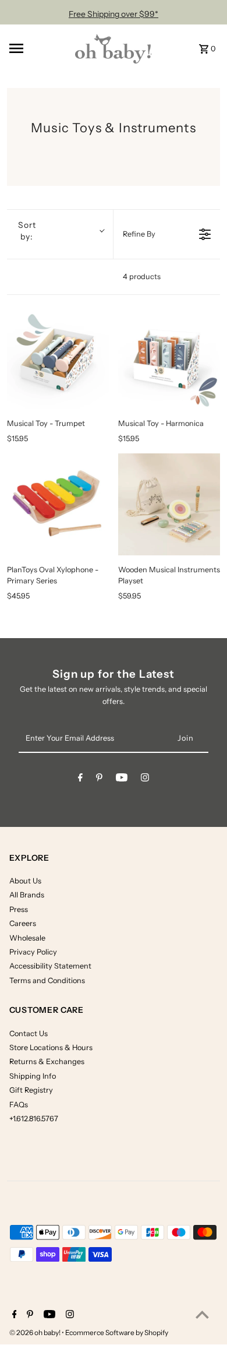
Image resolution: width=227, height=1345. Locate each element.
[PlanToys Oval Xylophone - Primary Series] (58, 504)
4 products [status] (142, 276)
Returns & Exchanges (46, 1061)
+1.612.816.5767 (33, 1118)
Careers (22, 923)
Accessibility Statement (50, 966)
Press (18, 909)
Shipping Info (32, 1076)
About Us (25, 880)
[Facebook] (80, 779)
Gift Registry (31, 1090)
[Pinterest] (99, 779)
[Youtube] (121, 779)
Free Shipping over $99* (113, 14)
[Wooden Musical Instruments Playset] (169, 504)
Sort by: (27, 231)
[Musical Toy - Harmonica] (169, 358)
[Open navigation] (36, 48)
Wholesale (27, 938)
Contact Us (28, 1033)
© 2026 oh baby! (35, 1332)
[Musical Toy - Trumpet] (58, 358)
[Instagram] (145, 779)
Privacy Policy (33, 952)
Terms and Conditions (47, 980)
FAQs (18, 1104)
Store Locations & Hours (51, 1047)
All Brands (26, 894)
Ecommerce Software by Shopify (116, 1332)
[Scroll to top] (202, 1314)
